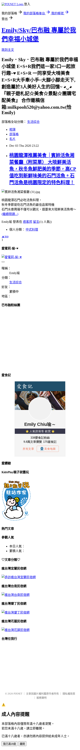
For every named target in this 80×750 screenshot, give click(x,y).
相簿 (12, 129)
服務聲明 (42, 697)
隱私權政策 (69, 693)
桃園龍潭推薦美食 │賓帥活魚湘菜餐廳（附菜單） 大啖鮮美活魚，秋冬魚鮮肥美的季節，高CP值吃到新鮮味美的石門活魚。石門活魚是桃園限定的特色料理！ (42, 169)
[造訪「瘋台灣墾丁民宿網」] (16, 612)
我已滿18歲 (9, 743)
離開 (22, 743)
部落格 (14, 134)
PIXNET (18, 693)
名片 (12, 139)
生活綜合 (33, 121)
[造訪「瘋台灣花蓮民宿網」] (16, 630)
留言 (36, 221)
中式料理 (32, 229)
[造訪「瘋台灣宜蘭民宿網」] (19, 577)
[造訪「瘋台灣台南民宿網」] (16, 594)
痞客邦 (27, 221)
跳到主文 (8, 49)
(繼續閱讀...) (10, 214)
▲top (5, 236)
